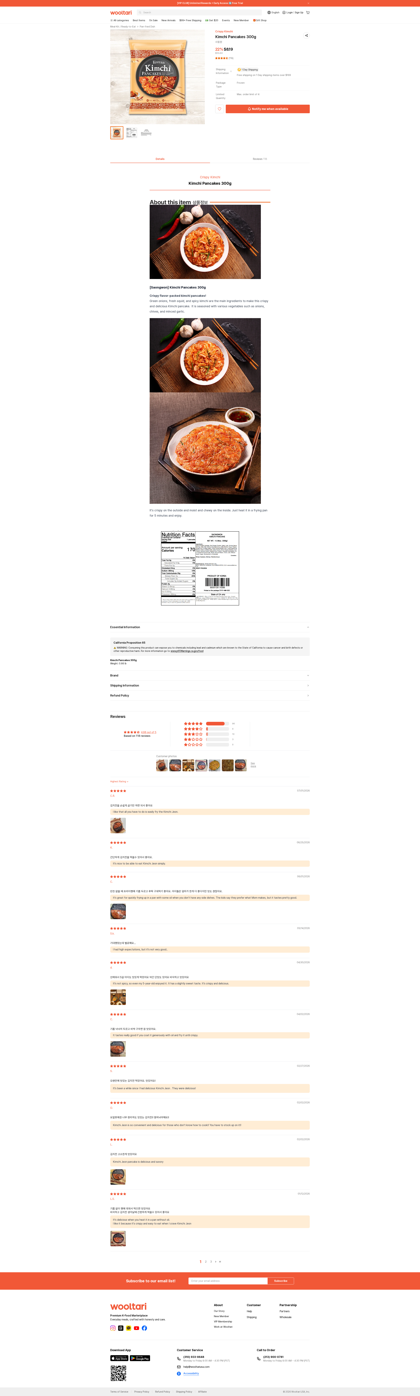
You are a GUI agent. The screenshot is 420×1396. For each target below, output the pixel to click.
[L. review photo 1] (118, 1177)
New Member (241, 20)
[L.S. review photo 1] (118, 1238)
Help (249, 1311)
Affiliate (202, 1391)
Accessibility (191, 1373)
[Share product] (306, 35)
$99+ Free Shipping (190, 20)
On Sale (153, 20)
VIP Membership (223, 1321)
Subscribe (280, 1280)
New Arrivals (169, 20)
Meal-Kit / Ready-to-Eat (123, 26)
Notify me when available (270, 109)
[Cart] (308, 12)
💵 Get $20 (211, 20)
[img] (118, 790)
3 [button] (211, 1261)
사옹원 (218, 42)
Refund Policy (162, 1391)
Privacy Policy (141, 1391)
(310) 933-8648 (193, 1357)
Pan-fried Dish (147, 26)
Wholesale (286, 1317)
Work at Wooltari (223, 1326)
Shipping (252, 1317)
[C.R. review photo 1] (118, 825)
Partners (285, 1311)
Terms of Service (119, 1391)
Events (226, 20)
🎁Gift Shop (260, 20)
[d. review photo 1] (118, 997)
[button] (222, 58)
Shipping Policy (184, 1391)
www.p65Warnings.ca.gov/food (187, 651)
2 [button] (206, 1261)
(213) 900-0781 (273, 1357)
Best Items (139, 20)
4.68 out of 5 (148, 732)
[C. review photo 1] (118, 911)
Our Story (219, 1311)
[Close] (307, 3)
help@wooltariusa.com (196, 1366)
